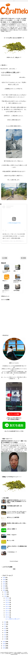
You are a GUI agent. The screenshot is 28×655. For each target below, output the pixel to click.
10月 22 (7, 604)
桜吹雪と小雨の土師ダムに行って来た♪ (16, 523)
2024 (4, 581)
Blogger (16, 561)
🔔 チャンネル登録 (14, 414)
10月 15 (7, 610)
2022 (4, 586)
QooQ (16, 654)
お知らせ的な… (22, 77)
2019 (4, 641)
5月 (5, 630)
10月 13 (7, 612)
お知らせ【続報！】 (12, 529)
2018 (4, 643)
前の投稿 (23, 258)
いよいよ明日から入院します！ (12, 618)
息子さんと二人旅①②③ (13, 517)
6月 (5, 628)
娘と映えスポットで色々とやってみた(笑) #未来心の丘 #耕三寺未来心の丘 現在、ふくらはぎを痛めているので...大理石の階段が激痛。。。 (14, 236)
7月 (5, 626)
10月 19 (7, 606)
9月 (5, 622)
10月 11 (7, 615)
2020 (4, 590)
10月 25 (7, 602)
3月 (5, 634)
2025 (4, 579)
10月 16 (7, 608)
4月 (5, 632)
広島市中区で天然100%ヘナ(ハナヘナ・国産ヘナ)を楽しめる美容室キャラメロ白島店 (17, 501)
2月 (5, 636)
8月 (5, 624)
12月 (5, 592)
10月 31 (7, 598)
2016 (4, 648)
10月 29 (7, 600)
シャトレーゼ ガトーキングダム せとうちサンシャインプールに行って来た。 (16, 512)
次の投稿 (4, 258)
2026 (4, 577)
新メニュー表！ (11, 540)
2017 (4, 645)
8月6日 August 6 (11, 534)
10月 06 (7, 617)
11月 (5, 594)
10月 (5, 596)
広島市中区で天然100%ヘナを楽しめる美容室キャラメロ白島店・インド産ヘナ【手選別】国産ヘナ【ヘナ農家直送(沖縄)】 (13, 20)
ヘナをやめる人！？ (12, 552)
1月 (5, 639)
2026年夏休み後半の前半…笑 (14, 505)
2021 (4, 588)
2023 (4, 583)
